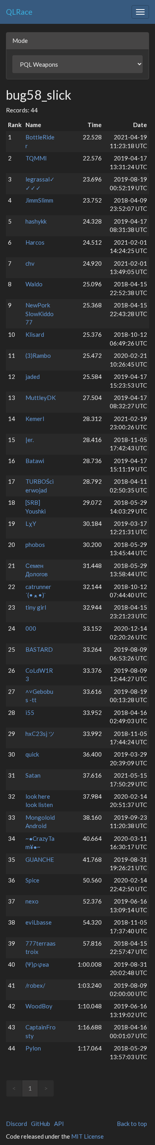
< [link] (14, 1088)
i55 (29, 712)
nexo (32, 901)
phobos (35, 544)
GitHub (40, 1123)
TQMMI (36, 158)
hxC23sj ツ (39, 733)
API (59, 1123)
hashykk (35, 221)
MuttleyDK (40, 397)
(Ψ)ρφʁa (37, 964)
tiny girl (35, 607)
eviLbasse (38, 922)
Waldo (34, 284)
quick (32, 754)
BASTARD (39, 649)
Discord (16, 1123)
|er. (29, 439)
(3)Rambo (38, 355)
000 (30, 628)
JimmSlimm (39, 200)
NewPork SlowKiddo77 (39, 313)
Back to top (132, 1123)
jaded (32, 376)
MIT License (87, 1136)
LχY (30, 523)
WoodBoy (38, 1006)
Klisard (34, 334)
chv (30, 263)
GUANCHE (39, 859)
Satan (33, 775)
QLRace (19, 11)
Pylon (33, 1048)
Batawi (34, 460)
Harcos (35, 242)
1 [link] (30, 1088)
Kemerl (34, 418)
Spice (32, 880)
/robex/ (35, 985)
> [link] (46, 1088)
